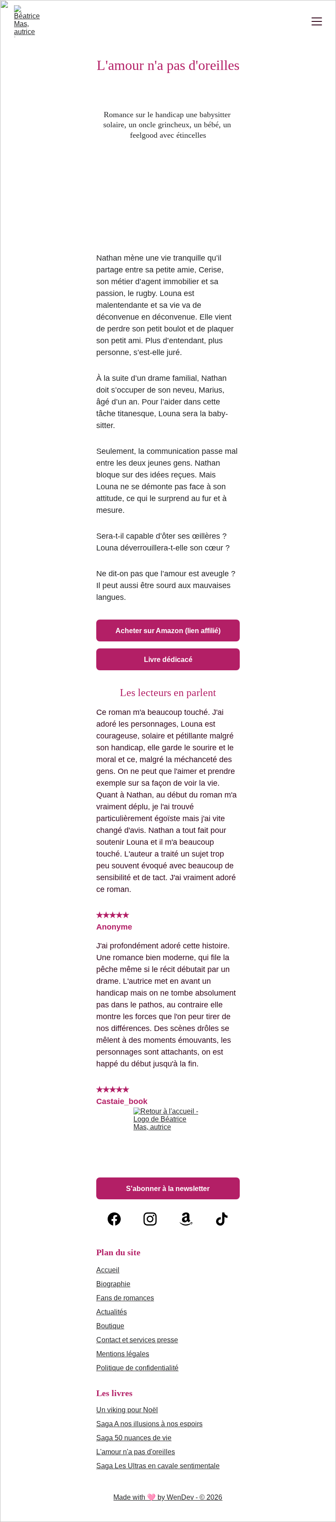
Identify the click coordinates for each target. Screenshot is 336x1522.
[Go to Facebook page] (114, 1219)
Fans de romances (125, 1298)
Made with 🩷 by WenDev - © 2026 (167, 1497)
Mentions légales (122, 1354)
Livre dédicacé (168, 659)
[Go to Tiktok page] (221, 1219)
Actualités (111, 1312)
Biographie (113, 1284)
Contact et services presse (137, 1340)
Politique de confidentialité (137, 1368)
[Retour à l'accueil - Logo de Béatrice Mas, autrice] (168, 1141)
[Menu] (317, 21)
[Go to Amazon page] (185, 1219)
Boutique (110, 1326)
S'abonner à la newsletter (168, 1188)
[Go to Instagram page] (150, 1219)
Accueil (107, 1270)
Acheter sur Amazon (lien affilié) (168, 630)
